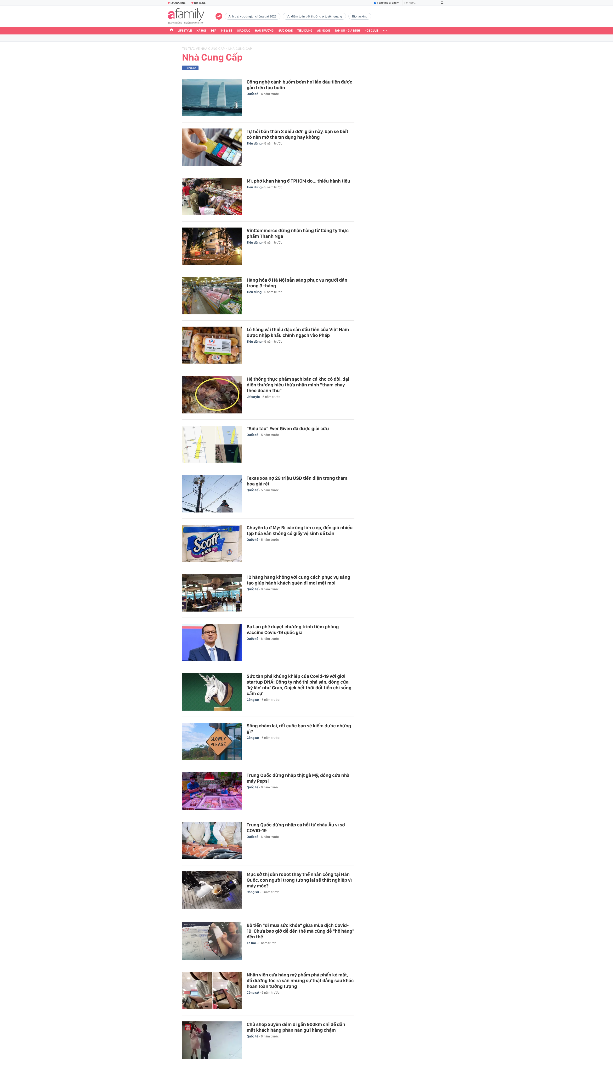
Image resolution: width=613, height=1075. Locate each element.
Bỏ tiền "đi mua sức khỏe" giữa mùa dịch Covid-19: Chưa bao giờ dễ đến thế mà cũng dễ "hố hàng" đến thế (300, 931)
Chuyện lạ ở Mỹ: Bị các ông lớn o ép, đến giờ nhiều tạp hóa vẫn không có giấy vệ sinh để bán (300, 530)
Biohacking (360, 16)
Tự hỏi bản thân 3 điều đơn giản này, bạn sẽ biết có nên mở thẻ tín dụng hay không (297, 134)
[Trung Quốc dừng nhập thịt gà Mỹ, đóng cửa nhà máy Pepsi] (212, 791)
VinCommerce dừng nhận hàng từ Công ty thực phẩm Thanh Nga (298, 233)
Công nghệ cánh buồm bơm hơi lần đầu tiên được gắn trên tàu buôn (299, 84)
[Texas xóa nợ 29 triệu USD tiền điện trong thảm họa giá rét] (212, 493)
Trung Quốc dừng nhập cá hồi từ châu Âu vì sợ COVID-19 (296, 827)
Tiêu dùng (304, 31)
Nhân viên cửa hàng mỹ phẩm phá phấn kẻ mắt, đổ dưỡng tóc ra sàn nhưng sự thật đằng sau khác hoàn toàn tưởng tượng (300, 980)
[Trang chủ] (171, 30)
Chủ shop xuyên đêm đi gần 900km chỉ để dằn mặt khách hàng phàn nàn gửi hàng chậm (296, 1027)
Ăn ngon (323, 31)
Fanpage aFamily (388, 2)
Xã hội (201, 31)
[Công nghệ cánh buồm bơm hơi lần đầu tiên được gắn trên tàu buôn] (212, 97)
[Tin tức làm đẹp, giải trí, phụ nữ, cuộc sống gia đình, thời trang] (186, 16)
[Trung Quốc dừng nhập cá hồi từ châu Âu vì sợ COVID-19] (212, 840)
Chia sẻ (191, 68)
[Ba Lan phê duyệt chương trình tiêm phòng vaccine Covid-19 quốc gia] (212, 642)
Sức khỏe (285, 31)
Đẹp (213, 31)
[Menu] (385, 30)
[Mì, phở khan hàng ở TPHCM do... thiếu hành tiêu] (212, 196)
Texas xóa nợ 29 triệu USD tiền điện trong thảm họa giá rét (297, 481)
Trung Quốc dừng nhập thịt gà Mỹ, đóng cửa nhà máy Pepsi (298, 778)
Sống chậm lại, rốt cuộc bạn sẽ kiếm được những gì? (299, 728)
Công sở (253, 700)
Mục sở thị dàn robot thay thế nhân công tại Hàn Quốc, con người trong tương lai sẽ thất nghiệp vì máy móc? (299, 880)
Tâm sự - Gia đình (347, 31)
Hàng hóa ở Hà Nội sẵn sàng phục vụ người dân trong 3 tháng (297, 283)
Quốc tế (253, 94)
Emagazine (178, 3)
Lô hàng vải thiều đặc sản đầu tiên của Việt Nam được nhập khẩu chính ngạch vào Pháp (298, 332)
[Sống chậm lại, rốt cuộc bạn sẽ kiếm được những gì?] (212, 741)
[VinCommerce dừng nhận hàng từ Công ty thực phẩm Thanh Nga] (212, 246)
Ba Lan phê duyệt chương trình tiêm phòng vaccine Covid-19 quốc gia (293, 629)
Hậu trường (264, 31)
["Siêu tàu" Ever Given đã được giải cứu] (212, 444)
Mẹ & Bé (226, 31)
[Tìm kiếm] (442, 3)
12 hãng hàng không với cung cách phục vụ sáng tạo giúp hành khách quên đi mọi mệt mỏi (298, 580)
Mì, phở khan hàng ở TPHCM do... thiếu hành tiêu (298, 181)
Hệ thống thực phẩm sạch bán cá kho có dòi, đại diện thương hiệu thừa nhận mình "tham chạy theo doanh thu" (298, 384)
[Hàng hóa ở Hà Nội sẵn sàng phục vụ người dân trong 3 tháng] (212, 295)
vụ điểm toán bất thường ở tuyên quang (314, 16)
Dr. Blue (200, 3)
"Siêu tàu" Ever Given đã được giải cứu (288, 428)
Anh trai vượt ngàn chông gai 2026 (252, 16)
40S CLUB (371, 31)
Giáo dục (243, 31)
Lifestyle (185, 31)
